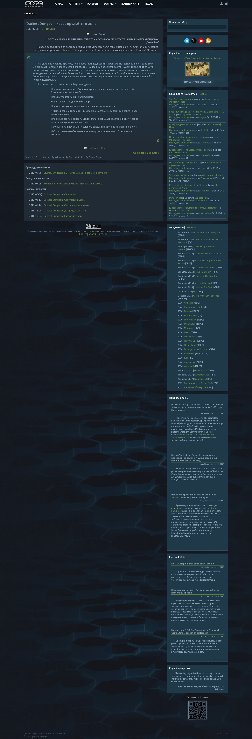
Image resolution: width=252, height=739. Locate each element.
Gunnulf (204, 105)
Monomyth (189, 328)
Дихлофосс (206, 178)
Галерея (92, 3)
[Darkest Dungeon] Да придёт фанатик (64, 211)
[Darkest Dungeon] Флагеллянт (60, 194)
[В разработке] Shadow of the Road (186, 185)
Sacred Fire (189, 354)
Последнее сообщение (180, 105)
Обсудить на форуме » (146, 153)
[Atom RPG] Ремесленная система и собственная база (73, 184)
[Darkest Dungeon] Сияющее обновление (66, 205)
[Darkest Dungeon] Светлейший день (64, 200)
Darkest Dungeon (96, 157)
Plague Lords (190, 345)
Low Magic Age (191, 320)
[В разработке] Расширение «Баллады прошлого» (194, 208)
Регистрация (226, 3)
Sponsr (92, 234)
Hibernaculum (190, 315)
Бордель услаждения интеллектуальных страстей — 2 (196, 112)
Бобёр (204, 201)
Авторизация (221, 3)
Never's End (189, 337)
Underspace (189, 362)
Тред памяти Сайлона (180, 175)
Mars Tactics (190, 324)
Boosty (83, 234)
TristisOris (205, 130)
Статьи (74, 3)
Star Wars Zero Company (181, 99)
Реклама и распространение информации (44, 734)
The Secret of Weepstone (196, 387)
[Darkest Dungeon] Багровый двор (62, 216)
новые (203, 94)
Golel (195, 292)
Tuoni (186, 358)
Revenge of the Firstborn (196, 349)
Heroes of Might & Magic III (182, 163)
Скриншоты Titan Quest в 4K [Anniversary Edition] (198, 58)
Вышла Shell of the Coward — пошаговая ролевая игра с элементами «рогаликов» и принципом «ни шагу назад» (194, 458)
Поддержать (130, 3)
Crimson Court (34, 157)
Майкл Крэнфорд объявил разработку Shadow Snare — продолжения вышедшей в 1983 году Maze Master (197, 407)
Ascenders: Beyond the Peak (207, 254)
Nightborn (199, 379)
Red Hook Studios (76, 157)
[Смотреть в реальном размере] (95, 148)
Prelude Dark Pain (202, 272)
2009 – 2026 (222, 734)
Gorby (204, 143)
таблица (191, 227)
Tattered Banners (202, 283)
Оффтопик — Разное (190, 115)
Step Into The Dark (203, 287)
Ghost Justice (200, 371)
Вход (149, 3)
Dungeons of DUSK (193, 307)
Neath (187, 332)
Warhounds (189, 366)
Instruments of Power (204, 268)
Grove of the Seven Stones (206, 296)
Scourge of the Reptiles (205, 276)
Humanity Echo (201, 375)
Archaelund (189, 303)
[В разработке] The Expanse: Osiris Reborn (189, 150)
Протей (50, 29)
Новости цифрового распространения (188, 137)
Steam (65, 50)
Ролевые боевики (178, 153)
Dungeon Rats (176, 198)
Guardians (205, 191)
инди (47, 157)
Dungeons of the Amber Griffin (198, 383)
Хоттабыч (206, 213)
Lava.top (102, 234)
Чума (203, 117)
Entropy (188, 311)
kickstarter (59, 157)
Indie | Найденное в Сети (181, 124)
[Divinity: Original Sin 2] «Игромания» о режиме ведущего (75, 173)
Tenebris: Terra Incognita (208, 233)
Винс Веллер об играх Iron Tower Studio (192, 564)
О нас (59, 3)
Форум (109, 3)
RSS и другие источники (35, 736)
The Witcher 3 (184, 211)
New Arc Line (190, 341)
